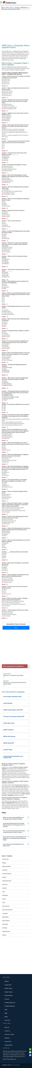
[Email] (30, 1052)
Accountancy (6, 859)
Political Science (6, 931)
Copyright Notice (9, 1045)
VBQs (6, 1013)
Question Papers (9, 992)
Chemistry (5, 870)
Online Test (7, 1020)
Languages (5, 913)
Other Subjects (6, 920)
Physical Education (7, 881)
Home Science (6, 906)
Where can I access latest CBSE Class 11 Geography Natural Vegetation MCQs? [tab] (13, 818)
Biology (4, 862)
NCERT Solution (8, 988)
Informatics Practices (7, 909)
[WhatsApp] (30, 1049)
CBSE (7, 7)
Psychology (5, 924)
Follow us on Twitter (9, 1034)
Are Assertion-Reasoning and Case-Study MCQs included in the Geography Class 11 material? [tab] (14, 825)
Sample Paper (8, 985)
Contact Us (7, 1031)
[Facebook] (30, 1055)
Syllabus (7, 981)
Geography (17, 7)
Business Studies (7, 866)
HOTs (6, 1009)
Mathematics (6, 917)
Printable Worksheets (10, 1006)
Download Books (9, 995)
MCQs (6, 1016)
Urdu (4, 891)
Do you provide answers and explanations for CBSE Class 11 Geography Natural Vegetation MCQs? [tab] (14, 838)
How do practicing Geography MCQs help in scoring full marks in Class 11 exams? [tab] (14, 831)
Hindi (4, 902)
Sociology (5, 927)
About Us (7, 1027)
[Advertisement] (16, 28)
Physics (4, 935)
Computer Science (7, 873)
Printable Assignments (10, 1002)
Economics (5, 884)
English (4, 877)
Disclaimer (7, 1038)
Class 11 (12, 7)
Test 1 (16, 627)
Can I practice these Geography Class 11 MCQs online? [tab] (13, 845)
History (4, 899)
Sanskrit (4, 888)
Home (3, 7)
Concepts (7, 999)
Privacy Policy (8, 1041)
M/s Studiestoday (15, 1065)
